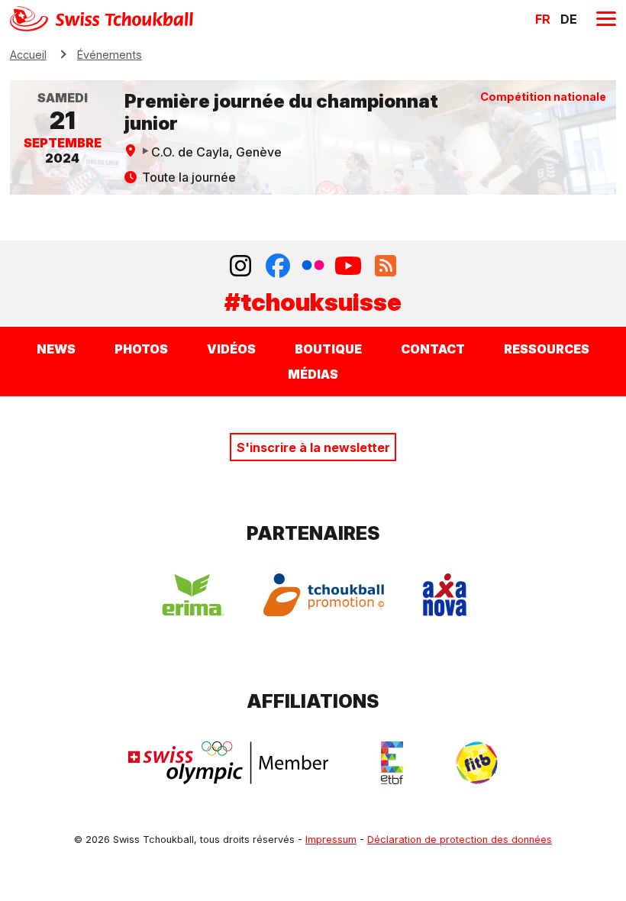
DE (568, 19)
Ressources (546, 349)
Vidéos (231, 349)
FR (542, 19)
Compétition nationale (543, 96)
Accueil (28, 54)
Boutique (328, 349)
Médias (313, 374)
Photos (141, 349)
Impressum (331, 839)
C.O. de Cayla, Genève (216, 152)
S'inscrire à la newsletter (313, 447)
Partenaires (313, 533)
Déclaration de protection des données (459, 839)
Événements (109, 54)
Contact (433, 349)
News (56, 349)
